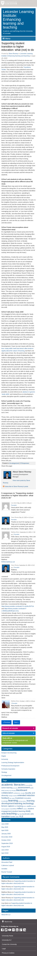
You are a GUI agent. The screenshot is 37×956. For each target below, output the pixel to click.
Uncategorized (14, 463)
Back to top (8, 921)
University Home (7, 936)
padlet (29, 806)
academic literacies (13, 784)
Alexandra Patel (6, 862)
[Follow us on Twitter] (6, 929)
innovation (27, 798)
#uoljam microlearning (8, 753)
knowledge (4, 801)
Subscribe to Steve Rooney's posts (16, 486)
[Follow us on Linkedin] (17, 929)
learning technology (24, 803)
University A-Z (6, 940)
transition (5, 816)
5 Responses (24, 463)
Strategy (4, 772)
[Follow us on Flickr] (14, 929)
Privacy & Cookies (8, 953)
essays (11, 795)
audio (31, 788)
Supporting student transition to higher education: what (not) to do (17, 46)
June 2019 (5, 850)
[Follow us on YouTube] (10, 929)
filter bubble (12, 798)
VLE (21, 816)
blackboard (21, 790)
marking (20, 806)
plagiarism (7, 808)
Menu (7, 38)
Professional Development (10, 766)
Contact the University (9, 944)
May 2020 (4, 827)
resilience (25, 808)
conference (16, 793)
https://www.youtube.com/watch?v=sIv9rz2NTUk (17, 606)
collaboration (7, 793)
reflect (20, 808)
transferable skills (28, 814)
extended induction (26, 795)
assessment (24, 787)
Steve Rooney (13, 53)
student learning (18, 811)
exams (15, 795)
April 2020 (4, 830)
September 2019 (7, 843)
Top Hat (19, 814)
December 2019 (6, 837)
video (17, 816)
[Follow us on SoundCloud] (25, 929)
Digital (3, 756)
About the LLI (5, 914)
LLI (15, 806)
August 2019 (5, 846)
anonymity (15, 787)
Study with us (7, 738)
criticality (23, 793)
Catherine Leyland (7, 865)
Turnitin (12, 816)
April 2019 (4, 853)
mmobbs (4, 869)
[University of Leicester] (8, 3)
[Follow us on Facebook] (3, 929)
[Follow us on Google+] (21, 929)
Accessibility (28, 785)
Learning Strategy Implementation (12, 762)
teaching (11, 813)
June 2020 (5, 824)
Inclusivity (4, 759)
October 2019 (6, 840)
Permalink (14, 505)
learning (13, 800)
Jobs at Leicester (8, 733)
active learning (6, 788)
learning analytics (22, 801)
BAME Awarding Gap (6, 790)
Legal (4, 948)
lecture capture (7, 806)
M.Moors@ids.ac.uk (8, 562)
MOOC (25, 806)
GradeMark (19, 798)
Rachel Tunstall (6, 872)
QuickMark (13, 809)
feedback (5, 798)
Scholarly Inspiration (8, 769)
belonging (13, 790)
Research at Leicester (10, 728)
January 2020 (6, 833)
